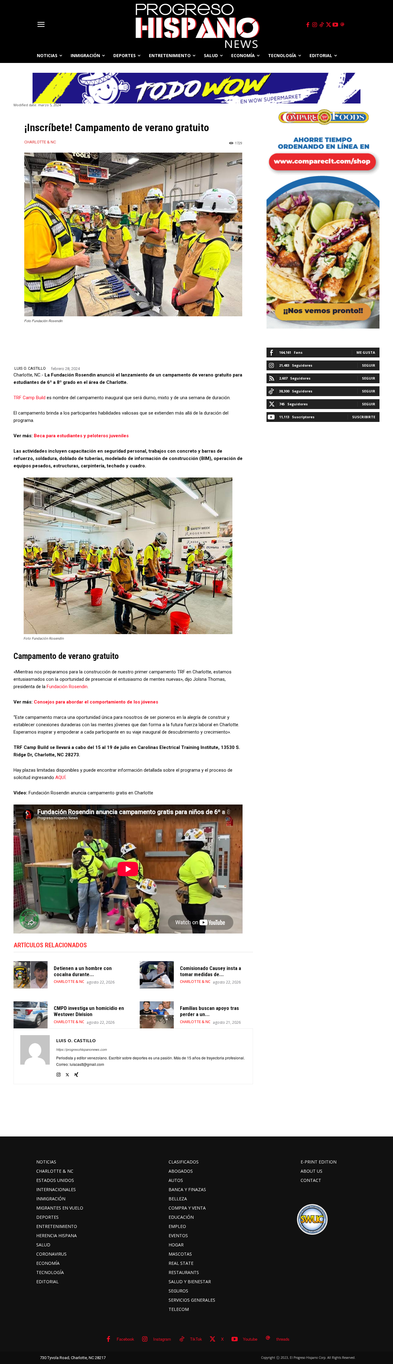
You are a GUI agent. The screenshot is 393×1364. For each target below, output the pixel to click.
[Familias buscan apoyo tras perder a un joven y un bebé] (157, 1015)
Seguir (368, 365)
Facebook (125, 1339)
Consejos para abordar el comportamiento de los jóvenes (96, 702)
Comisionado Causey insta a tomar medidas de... (210, 971)
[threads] (342, 24)
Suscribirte (363, 417)
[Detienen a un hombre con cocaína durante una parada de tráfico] (31, 974)
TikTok (196, 1339)
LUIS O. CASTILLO (30, 368)
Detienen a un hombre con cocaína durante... (83, 971)
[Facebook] (307, 24)
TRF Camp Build (29, 397)
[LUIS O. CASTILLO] (35, 1056)
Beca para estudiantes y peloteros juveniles (81, 435)
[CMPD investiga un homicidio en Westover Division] (31, 1015)
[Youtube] (335, 24)
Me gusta (365, 352)
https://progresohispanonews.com (81, 1049)
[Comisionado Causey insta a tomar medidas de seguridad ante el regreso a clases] (157, 974)
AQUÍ (60, 777)
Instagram (162, 1339)
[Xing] (76, 1073)
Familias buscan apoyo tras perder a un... (209, 1011)
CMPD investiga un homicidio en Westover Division (89, 1011)
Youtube (250, 1339)
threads (283, 1339)
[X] (328, 24)
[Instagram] (314, 24)
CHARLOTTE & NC (40, 142)
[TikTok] (321, 24)
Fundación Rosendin (67, 686)
